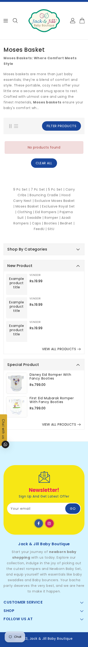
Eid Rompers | (47, 212)
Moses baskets (47, 102)
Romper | (53, 217)
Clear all (44, 163)
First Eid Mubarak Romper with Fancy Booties (52, 400)
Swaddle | (36, 217)
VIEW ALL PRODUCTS (59, 349)
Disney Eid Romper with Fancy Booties (50, 376)
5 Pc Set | (56, 189)
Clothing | (26, 212)
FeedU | (41, 229)
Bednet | (67, 223)
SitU (51, 229)
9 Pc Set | (22, 189)
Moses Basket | (28, 206)
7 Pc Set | (39, 189)
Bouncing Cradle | (45, 195)
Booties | (52, 223)
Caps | (38, 223)
